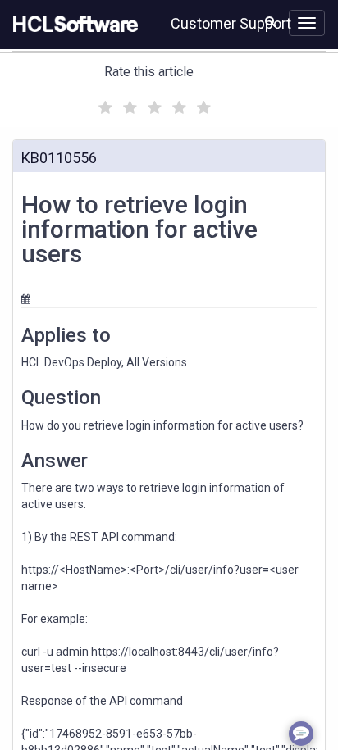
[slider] (153, 105)
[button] (270, 21)
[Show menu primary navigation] (307, 23)
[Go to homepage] (72, 24)
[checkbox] (103, 103)
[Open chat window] (301, 733)
